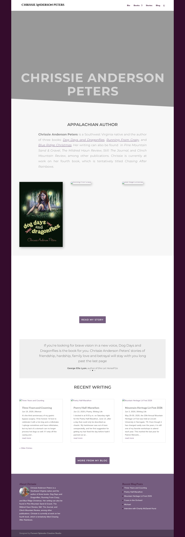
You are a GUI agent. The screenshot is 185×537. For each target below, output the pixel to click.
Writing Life (98, 411)
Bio (128, 5)
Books (137, 5)
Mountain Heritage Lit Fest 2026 (143, 407)
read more (26, 438)
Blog (158, 5)
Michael (127, 504)
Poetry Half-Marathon (86, 407)
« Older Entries (25, 448)
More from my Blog (92, 460)
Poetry (89, 411)
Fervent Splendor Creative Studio (46, 533)
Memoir (38, 411)
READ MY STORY (92, 319)
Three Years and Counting (37, 407)
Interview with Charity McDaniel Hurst (140, 508)
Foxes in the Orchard (133, 500)
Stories (149, 5)
